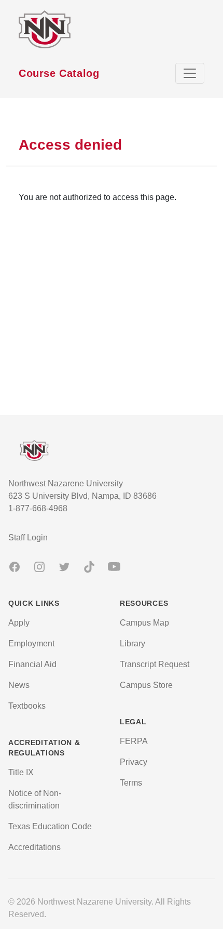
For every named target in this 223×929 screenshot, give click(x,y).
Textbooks (27, 705)
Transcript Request (154, 664)
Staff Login (28, 537)
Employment (31, 643)
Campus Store (146, 685)
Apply (19, 622)
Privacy (133, 762)
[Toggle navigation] (189, 73)
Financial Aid (32, 664)
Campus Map (144, 622)
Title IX (21, 772)
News (19, 685)
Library (132, 643)
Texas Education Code (50, 826)
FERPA (134, 741)
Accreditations (34, 847)
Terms (131, 782)
